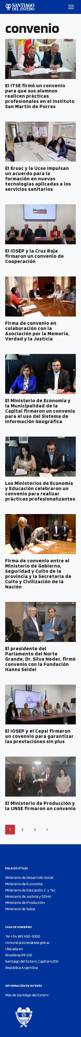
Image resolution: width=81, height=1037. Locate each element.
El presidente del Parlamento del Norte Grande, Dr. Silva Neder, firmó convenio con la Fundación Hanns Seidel (40, 658)
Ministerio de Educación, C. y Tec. (30, 890)
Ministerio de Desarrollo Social (29, 877)
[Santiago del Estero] (19, 6)
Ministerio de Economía (24, 883)
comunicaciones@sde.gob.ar (27, 942)
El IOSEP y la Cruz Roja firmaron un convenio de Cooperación (34, 256)
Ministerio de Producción (25, 902)
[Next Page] (47, 829)
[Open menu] (71, 7)
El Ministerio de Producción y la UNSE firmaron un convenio (40, 805)
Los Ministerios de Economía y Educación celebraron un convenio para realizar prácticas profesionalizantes (40, 491)
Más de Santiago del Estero (27, 995)
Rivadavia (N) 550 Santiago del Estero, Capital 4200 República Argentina (32, 961)
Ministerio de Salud (20, 908)
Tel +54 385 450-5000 (22, 936)
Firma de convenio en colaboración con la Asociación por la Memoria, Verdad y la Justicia (37, 331)
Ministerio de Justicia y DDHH (28, 896)
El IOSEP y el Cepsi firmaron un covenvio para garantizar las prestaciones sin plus (39, 736)
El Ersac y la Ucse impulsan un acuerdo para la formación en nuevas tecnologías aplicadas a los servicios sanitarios (38, 178)
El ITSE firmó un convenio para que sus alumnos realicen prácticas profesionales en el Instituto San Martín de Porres (40, 95)
